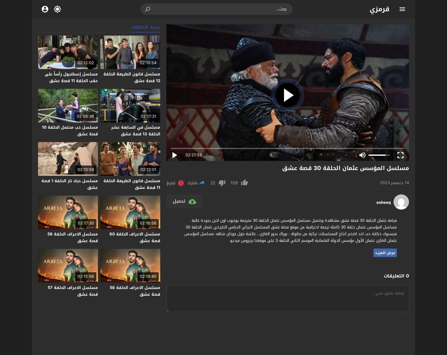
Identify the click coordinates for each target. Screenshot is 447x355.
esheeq (383, 203)
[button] (148, 9)
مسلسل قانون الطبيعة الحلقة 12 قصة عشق (131, 77)
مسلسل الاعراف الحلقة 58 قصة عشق (135, 291)
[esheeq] (401, 208)
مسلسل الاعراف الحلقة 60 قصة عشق (134, 237)
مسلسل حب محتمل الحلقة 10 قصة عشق (70, 131)
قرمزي (380, 9)
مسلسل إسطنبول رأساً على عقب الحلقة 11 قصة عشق (71, 77)
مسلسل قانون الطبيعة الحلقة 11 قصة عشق (131, 184)
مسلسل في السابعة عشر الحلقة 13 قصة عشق (135, 131)
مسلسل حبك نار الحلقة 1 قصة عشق (69, 184)
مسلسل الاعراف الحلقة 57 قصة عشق (73, 291)
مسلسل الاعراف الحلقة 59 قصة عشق (72, 237)
